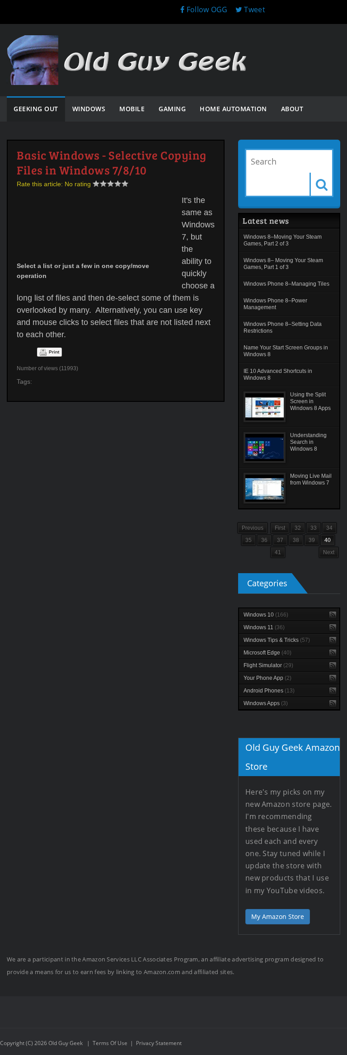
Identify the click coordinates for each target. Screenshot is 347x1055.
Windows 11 (264, 627)
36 (264, 540)
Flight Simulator (268, 665)
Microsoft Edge (267, 653)
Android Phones (269, 691)
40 (327, 540)
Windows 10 (266, 615)
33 (313, 528)
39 (312, 540)
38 (296, 540)
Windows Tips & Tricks (277, 640)
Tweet (253, 9)
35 (248, 540)
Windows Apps (266, 703)
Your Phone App (267, 678)
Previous (252, 528)
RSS (333, 615)
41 (278, 552)
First (280, 528)
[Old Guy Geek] (131, 44)
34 (329, 528)
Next (328, 552)
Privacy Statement (159, 1043)
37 (280, 540)
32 (298, 528)
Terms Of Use (110, 1043)
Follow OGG (205, 9)
